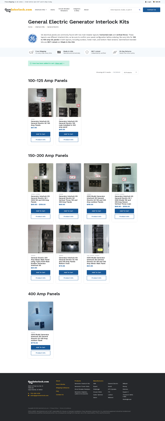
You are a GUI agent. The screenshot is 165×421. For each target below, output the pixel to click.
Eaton (95, 397)
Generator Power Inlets (82, 386)
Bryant (95, 386)
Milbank (125, 383)
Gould (110, 386)
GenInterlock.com (43, 408)
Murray (125, 386)
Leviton (110, 394)
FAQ (57, 391)
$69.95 (158, 2)
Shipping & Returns (62, 387)
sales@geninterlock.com (39, 395)
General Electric (113, 383)
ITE (109, 392)
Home (30, 27)
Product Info (40, 140)
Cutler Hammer (98, 394)
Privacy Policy (54, 408)
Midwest (110, 397)
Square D (126, 392)
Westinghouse (127, 399)
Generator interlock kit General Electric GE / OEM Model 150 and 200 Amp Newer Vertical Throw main (124, 200)
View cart (59, 63)
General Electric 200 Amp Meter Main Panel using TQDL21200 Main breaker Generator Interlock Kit (40, 261)
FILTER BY (116, 72)
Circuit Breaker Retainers (64, 10)
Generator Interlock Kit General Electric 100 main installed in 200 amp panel (68, 124)
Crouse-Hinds (97, 392)
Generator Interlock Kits (82, 383)
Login (149, 2)
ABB (94, 383)
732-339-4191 (35, 393)
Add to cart (40, 134)
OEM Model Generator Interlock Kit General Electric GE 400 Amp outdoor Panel (40, 337)
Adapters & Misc (76, 10)
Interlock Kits (40, 10)
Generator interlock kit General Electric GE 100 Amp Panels (40, 123)
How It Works (60, 384)
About (86, 10)
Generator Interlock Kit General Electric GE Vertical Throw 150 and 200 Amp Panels (68, 199)
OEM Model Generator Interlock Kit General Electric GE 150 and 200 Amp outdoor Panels (96, 199)
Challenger (96, 389)
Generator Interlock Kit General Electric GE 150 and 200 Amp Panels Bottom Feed (68, 260)
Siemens (125, 389)
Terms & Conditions (65, 408)
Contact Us (151, 10)
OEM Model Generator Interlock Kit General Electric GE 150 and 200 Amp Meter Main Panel (96, 260)
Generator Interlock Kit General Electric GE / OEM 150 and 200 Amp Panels (40, 199)
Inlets (53, 10)
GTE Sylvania (112, 389)
